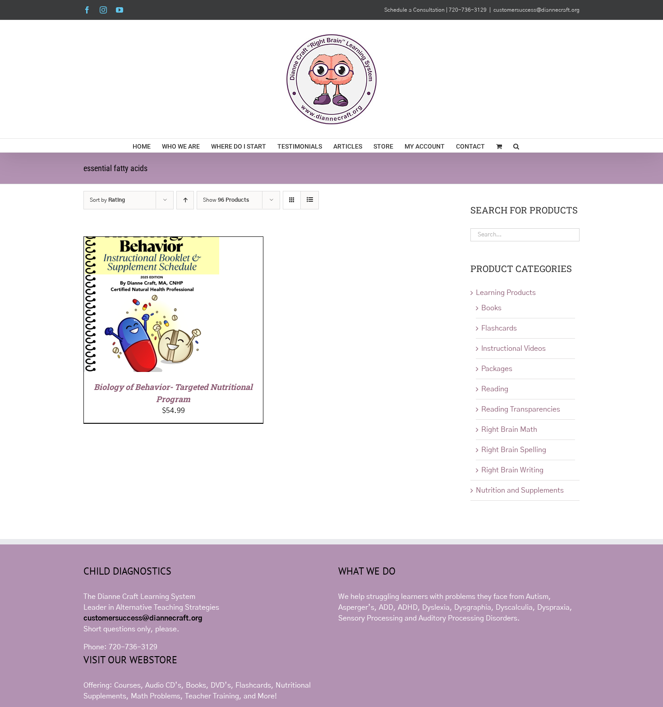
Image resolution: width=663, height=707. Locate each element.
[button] (516, 145)
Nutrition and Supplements (520, 490)
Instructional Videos (513, 348)
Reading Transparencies (520, 409)
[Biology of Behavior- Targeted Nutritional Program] (151, 242)
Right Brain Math (509, 429)
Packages (496, 368)
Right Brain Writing (512, 470)
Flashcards (499, 328)
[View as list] (309, 200)
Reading (494, 389)
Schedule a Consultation (415, 10)
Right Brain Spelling (513, 449)
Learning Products (506, 292)
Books (491, 308)
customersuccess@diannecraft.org (536, 10)
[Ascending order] (185, 200)
